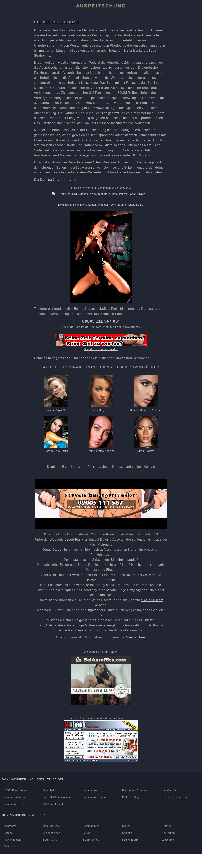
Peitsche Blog (130, 797)
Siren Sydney (145, 450)
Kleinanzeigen (51, 832)
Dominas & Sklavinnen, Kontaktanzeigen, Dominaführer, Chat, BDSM (101, 204)
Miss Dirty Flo (101, 410)
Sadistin (127, 832)
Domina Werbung (93, 790)
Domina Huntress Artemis (146, 410)
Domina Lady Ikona (56, 450)
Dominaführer (50, 179)
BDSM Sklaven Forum (175, 797)
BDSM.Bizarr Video (15, 790)
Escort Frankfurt (76, 539)
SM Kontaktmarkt (54, 804)
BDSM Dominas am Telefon (101, 349)
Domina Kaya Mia (56, 410)
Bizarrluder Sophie (101, 580)
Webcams (168, 839)
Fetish (86, 832)
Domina (8, 832)
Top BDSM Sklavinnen (57, 797)
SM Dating (168, 832)
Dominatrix (10, 846)
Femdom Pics (170, 790)
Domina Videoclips (14, 797)
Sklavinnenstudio (124, 559)
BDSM (126, 825)
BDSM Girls (50, 839)
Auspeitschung (101, 5)
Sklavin (166, 825)
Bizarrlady (49, 790)
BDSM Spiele (91, 839)
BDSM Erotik (130, 839)
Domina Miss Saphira (101, 450)
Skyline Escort (152, 600)
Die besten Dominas (134, 790)
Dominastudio (51, 825)
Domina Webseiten (94, 797)
